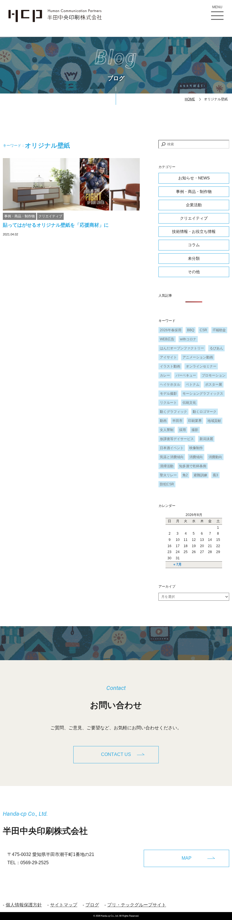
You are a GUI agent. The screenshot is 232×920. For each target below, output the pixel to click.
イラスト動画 (170, 366)
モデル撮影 (168, 394)
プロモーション (213, 375)
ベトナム (192, 384)
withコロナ (188, 339)
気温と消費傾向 (172, 457)
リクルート (168, 403)
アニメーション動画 (197, 357)
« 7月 (177, 564)
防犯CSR (167, 484)
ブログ (92, 904)
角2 (185, 475)
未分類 (194, 258)
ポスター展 (213, 384)
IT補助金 (219, 330)
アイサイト (168, 357)
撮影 (195, 430)
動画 (163, 421)
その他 (194, 271)
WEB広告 (167, 339)
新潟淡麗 (206, 439)
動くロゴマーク (204, 412)
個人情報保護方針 (24, 904)
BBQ (190, 330)
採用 (182, 430)
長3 (215, 475)
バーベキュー (186, 375)
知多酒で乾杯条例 (192, 466)
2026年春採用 (170, 330)
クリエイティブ (50, 216)
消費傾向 (196, 457)
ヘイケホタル (170, 384)
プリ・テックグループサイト (136, 904)
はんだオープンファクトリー (182, 348)
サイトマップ (63, 904)
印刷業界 (195, 421)
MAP (187, 858)
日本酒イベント (172, 448)
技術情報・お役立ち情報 (194, 231)
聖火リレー (168, 475)
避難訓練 (200, 475)
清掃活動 (166, 466)
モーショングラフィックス (202, 394)
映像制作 (196, 448)
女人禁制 (166, 430)
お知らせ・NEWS (194, 178)
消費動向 (215, 457)
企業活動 (194, 205)
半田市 (177, 421)
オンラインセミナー (201, 366)
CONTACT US (116, 754)
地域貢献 (214, 421)
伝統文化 (189, 403)
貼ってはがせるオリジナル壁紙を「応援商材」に (56, 225)
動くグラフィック (173, 412)
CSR (203, 330)
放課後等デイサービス (177, 439)
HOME (190, 99)
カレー (165, 375)
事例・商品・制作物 (19, 216)
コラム (194, 245)
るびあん (216, 348)
